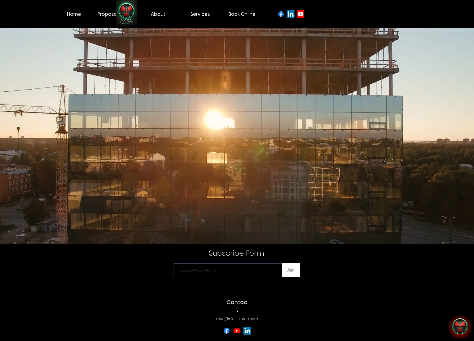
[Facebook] (281, 14)
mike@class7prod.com (237, 318)
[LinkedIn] (291, 14)
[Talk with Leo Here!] (460, 327)
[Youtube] (300, 14)
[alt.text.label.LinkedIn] (247, 331)
